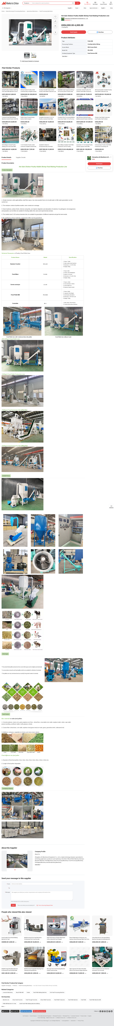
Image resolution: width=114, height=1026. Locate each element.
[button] (73, 3)
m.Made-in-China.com (60, 1017)
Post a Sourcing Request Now (45, 905)
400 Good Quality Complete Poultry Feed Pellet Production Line (103, 90)
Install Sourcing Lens (40, 1011)
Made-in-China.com (50, 1017)
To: (9, 888)
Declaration (73, 1020)
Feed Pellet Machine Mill (95, 1000)
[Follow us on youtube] (107, 1011)
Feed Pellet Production (59, 1000)
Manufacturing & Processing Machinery (15, 11)
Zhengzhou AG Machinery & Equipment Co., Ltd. (76, 18)
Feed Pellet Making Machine (40, 992)
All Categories (7, 8)
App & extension (93, 8)
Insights (89, 1015)
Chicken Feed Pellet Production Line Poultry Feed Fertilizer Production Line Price (102, 118)
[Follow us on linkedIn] (111, 1011)
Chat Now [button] (101, 32)
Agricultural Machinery (32, 11)
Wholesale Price (66, 1015)
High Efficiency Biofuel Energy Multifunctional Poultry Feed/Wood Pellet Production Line (84, 118)
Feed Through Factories (31, 1000)
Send (13, 905)
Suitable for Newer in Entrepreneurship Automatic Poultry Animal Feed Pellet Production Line (46, 145)
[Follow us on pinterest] (109, 1011)
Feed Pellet (83, 1000)
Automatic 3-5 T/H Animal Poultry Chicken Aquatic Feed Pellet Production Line (84, 145)
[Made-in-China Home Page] (10, 3)
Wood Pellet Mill (19, 992)
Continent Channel (75, 1015)
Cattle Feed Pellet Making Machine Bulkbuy (29, 1003)
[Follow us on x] (102, 1011)
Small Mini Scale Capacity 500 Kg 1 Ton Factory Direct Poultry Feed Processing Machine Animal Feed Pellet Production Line (66, 90)
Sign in (110, 4)
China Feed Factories (17, 1000)
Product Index (83, 1015)
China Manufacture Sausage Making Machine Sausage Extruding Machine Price (101, 939)
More (3, 1006)
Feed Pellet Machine (73, 1000)
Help (85, 8)
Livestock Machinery (8, 992)
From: (8, 884)
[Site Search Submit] (77, 3)
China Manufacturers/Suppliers (44, 1015)
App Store (5, 1011)
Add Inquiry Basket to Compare (30, 61)
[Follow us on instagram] (105, 1011)
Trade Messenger (26, 1011)
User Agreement (65, 1020)
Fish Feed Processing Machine (57, 992)
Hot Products (25, 1015)
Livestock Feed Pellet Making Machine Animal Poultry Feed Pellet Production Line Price (10, 118)
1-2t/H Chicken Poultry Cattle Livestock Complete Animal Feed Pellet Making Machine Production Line (29, 145)
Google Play (15, 1011)
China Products (33, 1015)
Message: (8, 892)
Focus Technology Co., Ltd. (46, 1020)
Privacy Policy (81, 1020)
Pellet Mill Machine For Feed (9, 1003)
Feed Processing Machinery (46, 11)
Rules (111, 8)
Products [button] (26, 3)
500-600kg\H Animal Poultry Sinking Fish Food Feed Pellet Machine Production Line (9, 145)
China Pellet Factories (45, 1000)
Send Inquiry (73, 32)
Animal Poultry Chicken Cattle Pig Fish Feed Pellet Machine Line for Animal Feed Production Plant (10, 90)
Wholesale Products (57, 1015)
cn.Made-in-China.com (71, 1017)
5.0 (93, 159)
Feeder (28, 992)
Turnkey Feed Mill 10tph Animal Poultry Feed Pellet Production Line (47, 90)
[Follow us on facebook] (100, 1011)
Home (3, 11)
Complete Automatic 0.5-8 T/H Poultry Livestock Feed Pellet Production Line (46, 118)
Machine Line (6, 1000)
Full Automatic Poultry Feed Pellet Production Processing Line (103, 145)
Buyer (76, 8)
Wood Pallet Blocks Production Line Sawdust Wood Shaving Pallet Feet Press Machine (79, 939)
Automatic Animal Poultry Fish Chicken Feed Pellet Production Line (83, 90)
